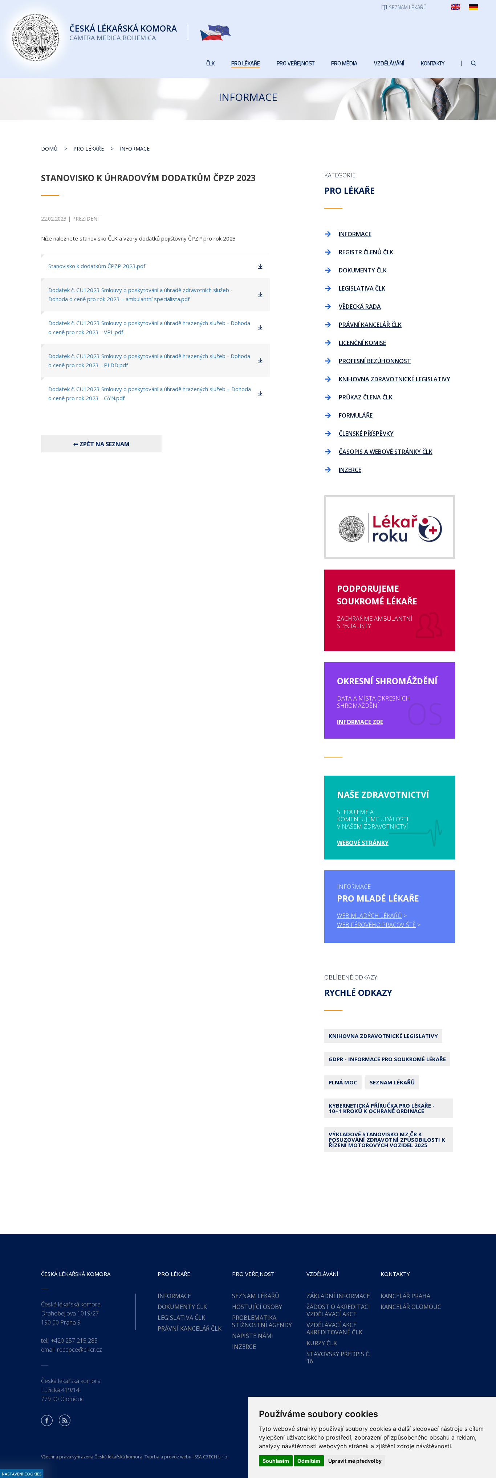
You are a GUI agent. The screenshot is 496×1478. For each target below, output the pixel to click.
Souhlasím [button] (276, 1461)
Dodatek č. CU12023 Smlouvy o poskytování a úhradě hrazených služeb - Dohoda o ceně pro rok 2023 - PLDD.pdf (149, 360)
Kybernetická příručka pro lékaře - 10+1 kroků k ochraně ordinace (382, 1108)
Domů (49, 148)
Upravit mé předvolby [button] (355, 1461)
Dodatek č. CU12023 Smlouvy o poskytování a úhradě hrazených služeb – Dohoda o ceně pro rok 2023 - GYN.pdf (149, 393)
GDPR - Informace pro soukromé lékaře (387, 1059)
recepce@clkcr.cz (79, 1350)
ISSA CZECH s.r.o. (211, 1457)
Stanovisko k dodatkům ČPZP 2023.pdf (96, 266)
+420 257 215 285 (74, 1340)
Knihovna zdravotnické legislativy (383, 1035)
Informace (135, 148)
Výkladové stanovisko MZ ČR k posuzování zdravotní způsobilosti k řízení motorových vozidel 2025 (387, 1139)
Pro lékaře (88, 148)
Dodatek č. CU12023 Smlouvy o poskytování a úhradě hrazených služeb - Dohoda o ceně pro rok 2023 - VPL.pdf (149, 327)
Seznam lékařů (392, 1082)
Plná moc (343, 1082)
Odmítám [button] (308, 1461)
